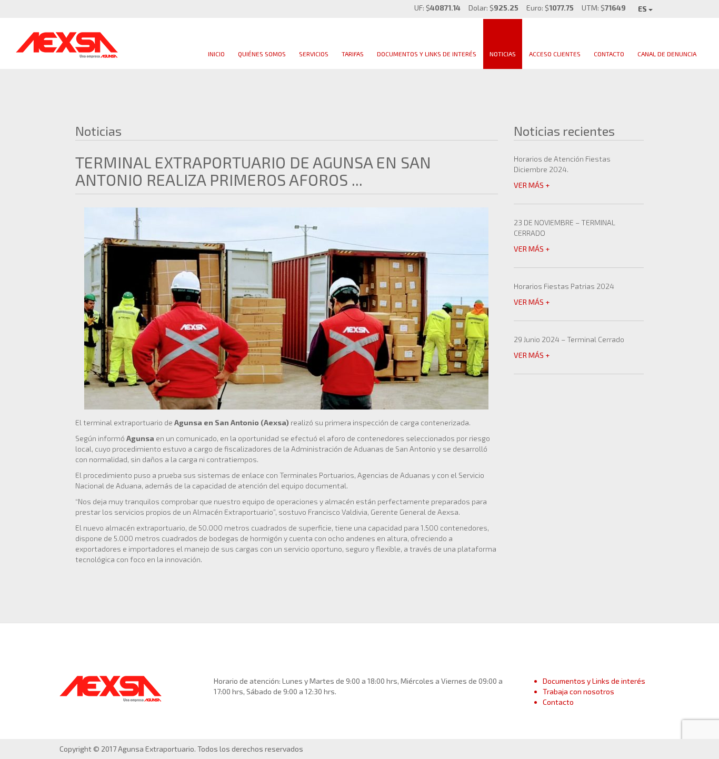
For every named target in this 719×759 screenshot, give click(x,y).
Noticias (503, 53)
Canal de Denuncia (666, 53)
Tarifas (353, 53)
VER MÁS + (532, 185)
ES (643, 8)
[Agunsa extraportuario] (67, 42)
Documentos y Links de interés (594, 680)
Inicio (216, 53)
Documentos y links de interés (426, 53)
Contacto (609, 53)
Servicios (313, 53)
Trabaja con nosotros (578, 691)
